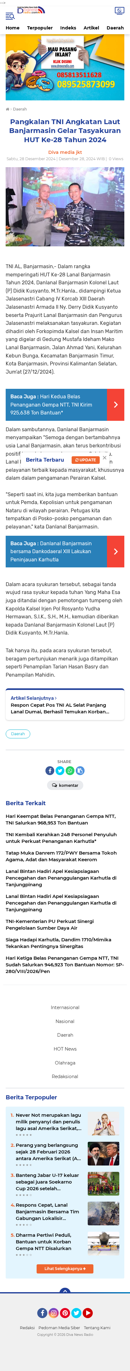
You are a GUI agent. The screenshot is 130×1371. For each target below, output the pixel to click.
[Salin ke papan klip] (80, 770)
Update (87, 460)
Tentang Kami (97, 1327)
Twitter (79, 1321)
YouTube (92, 1321)
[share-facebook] (49, 770)
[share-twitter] (60, 770)
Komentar (68, 785)
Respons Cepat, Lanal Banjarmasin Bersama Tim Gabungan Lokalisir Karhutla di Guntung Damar (49, 1212)
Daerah (115, 28)
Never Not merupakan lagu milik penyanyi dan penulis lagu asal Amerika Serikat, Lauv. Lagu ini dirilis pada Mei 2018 (48, 1122)
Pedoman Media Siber (59, 1327)
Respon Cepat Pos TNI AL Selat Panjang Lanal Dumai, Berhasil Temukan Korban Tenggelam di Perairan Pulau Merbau (58, 708)
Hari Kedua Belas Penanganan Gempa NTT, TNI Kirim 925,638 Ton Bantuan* (51, 405)
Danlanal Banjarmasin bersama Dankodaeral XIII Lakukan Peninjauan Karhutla (51, 551)
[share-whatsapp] (70, 770)
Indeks (68, 28)
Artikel (91, 28)
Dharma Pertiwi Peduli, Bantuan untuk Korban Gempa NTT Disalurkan (43, 1241)
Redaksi (27, 1327)
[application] (65, 1364)
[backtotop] (65, 1293)
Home (13, 28)
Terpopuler (40, 28)
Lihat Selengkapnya (63, 1268)
